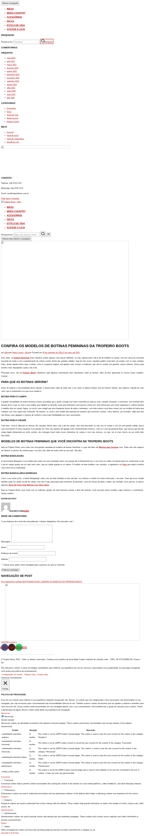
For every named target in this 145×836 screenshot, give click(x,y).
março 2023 (11, 65)
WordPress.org (13, 142)
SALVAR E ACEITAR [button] (9, 833)
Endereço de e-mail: (9, 553)
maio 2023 (11, 58)
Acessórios (14, 17)
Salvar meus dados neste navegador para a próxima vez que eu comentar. (34, 565)
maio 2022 (11, 94)
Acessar (10, 132)
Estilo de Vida (16, 25)
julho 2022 (11, 88)
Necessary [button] (5, 713)
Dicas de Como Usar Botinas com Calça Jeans (29, 485)
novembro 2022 (13, 78)
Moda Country (16, 13)
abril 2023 (11, 61)
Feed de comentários (15, 139)
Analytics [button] (5, 797)
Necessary (9, 716)
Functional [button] (5, 777)
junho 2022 (11, 91)
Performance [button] (6, 787)
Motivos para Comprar (109, 447)
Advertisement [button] (7, 810)
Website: (4, 559)
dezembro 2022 (13, 74)
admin (6, 353)
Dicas (10, 21)
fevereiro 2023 (12, 68)
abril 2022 (11, 98)
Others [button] (4, 823)
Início (10, 9)
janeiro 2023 (12, 71)
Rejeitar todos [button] (30, 674)
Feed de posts (13, 135)
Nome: (4, 547)
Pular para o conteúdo (10, 198)
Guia (124, 464)
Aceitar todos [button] (42, 674)
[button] (9, 642)
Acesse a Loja (16, 29)
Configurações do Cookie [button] (12, 674)
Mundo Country (13, 122)
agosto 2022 (12, 85)
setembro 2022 (13, 81)
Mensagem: (6, 542)
